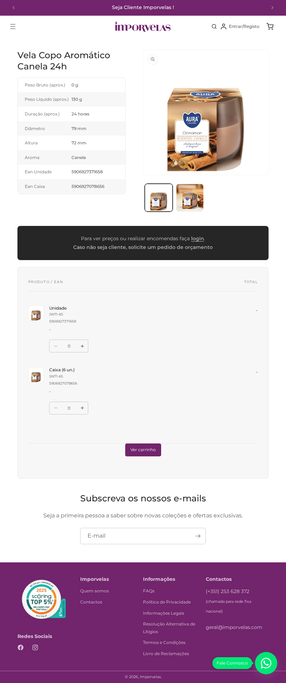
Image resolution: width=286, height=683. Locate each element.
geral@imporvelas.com (234, 627)
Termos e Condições (164, 642)
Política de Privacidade (167, 602)
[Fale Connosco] (266, 663)
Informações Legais (163, 613)
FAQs (149, 590)
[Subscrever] (197, 536)
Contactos (91, 602)
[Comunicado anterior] (13, 7)
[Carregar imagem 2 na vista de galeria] (190, 198)
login (197, 238)
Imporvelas (150, 676)
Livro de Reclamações (166, 653)
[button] (13, 26)
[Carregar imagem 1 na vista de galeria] (159, 198)
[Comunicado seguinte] (272, 7)
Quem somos (94, 590)
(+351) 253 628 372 (227, 591)
